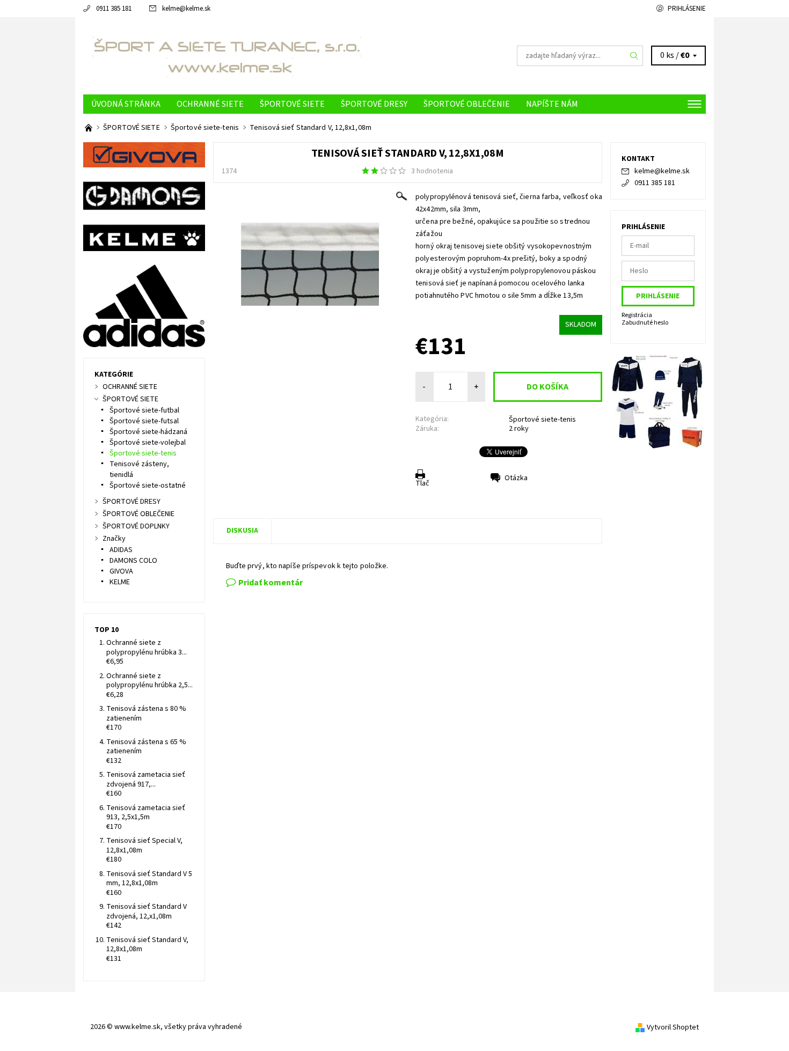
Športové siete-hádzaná (148, 432)
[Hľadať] (634, 56)
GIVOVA (121, 571)
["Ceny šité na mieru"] (89, 127)
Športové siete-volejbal (147, 442)
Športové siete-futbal (144, 410)
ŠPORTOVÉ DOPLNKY (136, 526)
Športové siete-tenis (542, 419)
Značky (114, 538)
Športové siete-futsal (144, 421)
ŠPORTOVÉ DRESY (374, 104)
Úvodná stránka (125, 104)
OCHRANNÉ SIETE (210, 104)
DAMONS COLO (133, 560)
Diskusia (242, 530)
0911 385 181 (114, 8)
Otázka (516, 478)
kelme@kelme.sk (186, 8)
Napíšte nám (552, 104)
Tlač (422, 483)
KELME (119, 582)
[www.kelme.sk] (226, 55)
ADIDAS (121, 550)
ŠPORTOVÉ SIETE (292, 104)
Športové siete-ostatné (147, 485)
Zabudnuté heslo (645, 322)
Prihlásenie (687, 8)
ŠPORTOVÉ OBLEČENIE (466, 104)
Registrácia (637, 315)
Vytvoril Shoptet (673, 1027)
